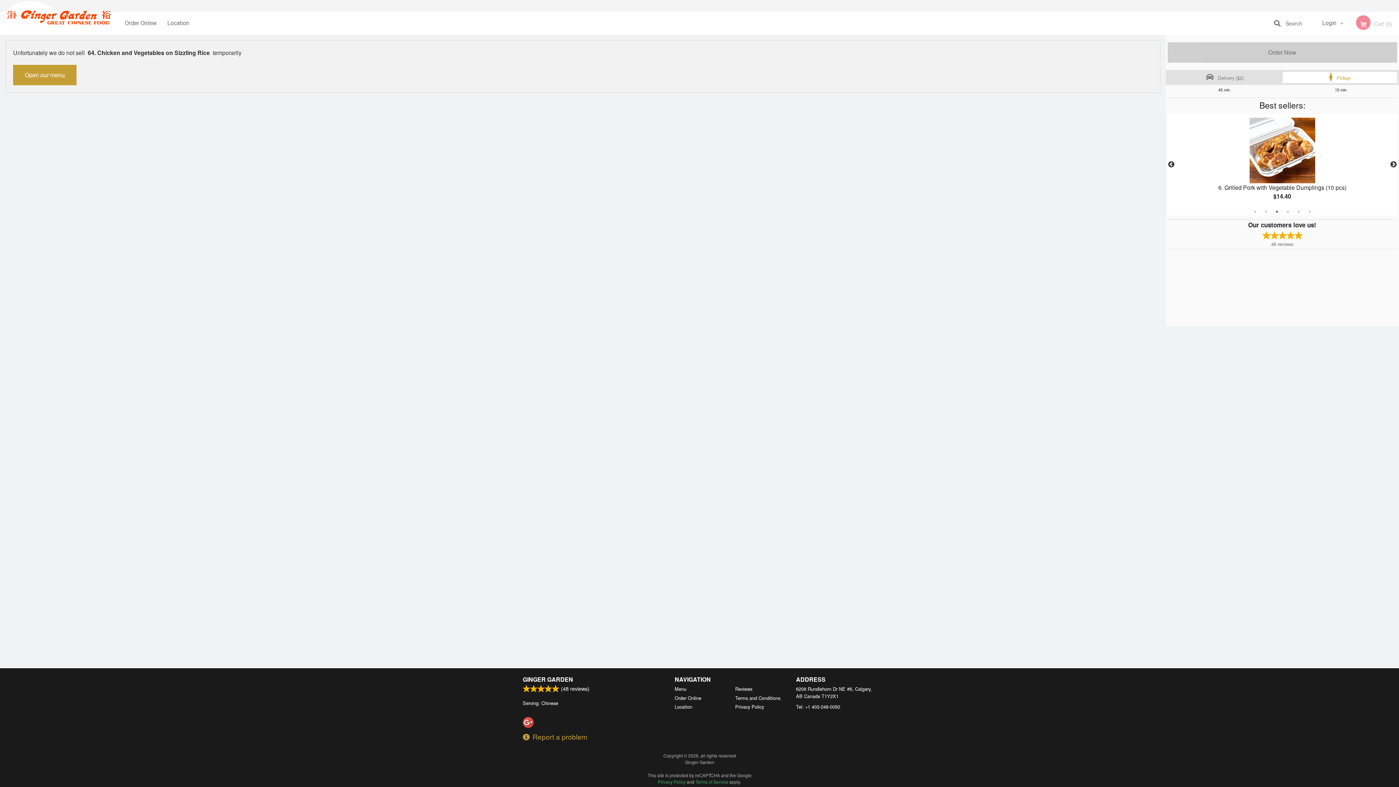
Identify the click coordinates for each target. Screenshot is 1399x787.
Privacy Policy (749, 706)
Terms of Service (711, 782)
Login (1329, 23)
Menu (680, 688)
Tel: (818, 706)
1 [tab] (1255, 211)
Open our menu (45, 75)
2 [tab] (1266, 211)
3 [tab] (1277, 211)
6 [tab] (1309, 211)
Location (178, 23)
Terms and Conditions (757, 697)
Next (1393, 164)
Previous (1171, 164)
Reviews (743, 688)
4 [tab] (1288, 211)
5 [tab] (1298, 211)
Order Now (1282, 52)
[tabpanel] (1282, 165)
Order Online (141, 23)
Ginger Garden (548, 679)
